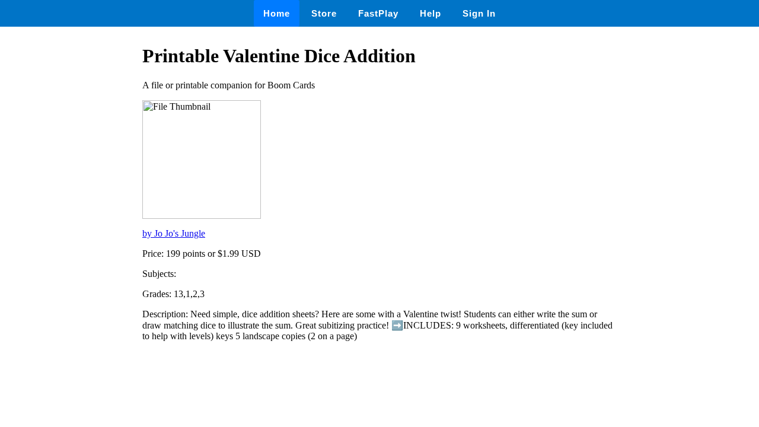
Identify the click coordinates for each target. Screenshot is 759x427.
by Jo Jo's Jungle (173, 233)
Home (276, 13)
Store (324, 13)
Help (430, 13)
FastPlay (378, 13)
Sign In (479, 13)
